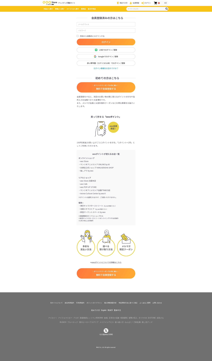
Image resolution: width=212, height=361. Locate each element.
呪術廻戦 (124, 318)
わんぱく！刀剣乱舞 (133, 322)
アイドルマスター (65, 318)
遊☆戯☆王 (119, 322)
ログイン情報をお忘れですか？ (106, 68)
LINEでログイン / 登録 (107, 49)
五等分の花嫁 (114, 318)
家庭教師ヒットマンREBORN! (91, 318)
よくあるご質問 (145, 303)
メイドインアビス (107, 322)
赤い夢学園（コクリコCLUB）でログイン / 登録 (106, 63)
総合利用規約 (69, 303)
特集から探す (59, 9)
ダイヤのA (143, 318)
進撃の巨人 (133, 318)
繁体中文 (117, 310)
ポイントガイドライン (94, 303)
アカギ (76, 318)
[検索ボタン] (167, 9)
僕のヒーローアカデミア (88, 322)
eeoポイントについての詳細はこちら (106, 262)
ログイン (106, 42)
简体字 (110, 310)
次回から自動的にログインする (92, 36)
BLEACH (63, 322)
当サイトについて (56, 303)
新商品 (83, 9)
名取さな (160, 318)
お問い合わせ (157, 303)
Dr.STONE (152, 318)
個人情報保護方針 (110, 303)
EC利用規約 (80, 303)
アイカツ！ (52, 318)
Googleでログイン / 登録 (107, 56)
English (103, 310)
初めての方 (95, 310)
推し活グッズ (147, 322)
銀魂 (106, 318)
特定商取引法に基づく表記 (128, 303)
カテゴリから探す (73, 9)
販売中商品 (92, 9)
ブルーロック (72, 322)
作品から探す (48, 9)
